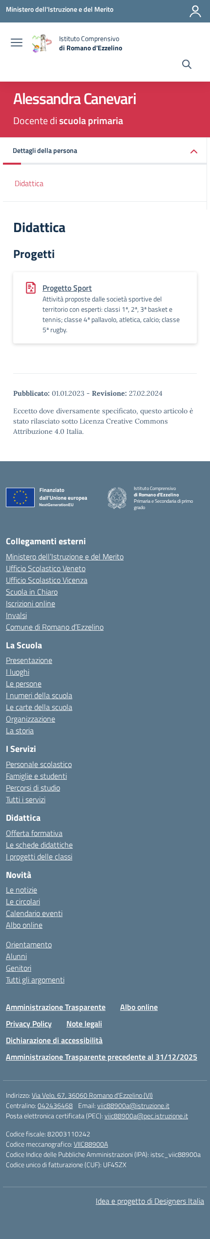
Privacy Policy (29, 1023)
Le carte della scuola (39, 707)
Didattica (29, 183)
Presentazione (29, 660)
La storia (20, 730)
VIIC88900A (91, 1144)
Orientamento (29, 944)
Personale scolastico (39, 764)
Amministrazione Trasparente (55, 1007)
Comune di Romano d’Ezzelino (55, 627)
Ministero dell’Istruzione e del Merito (65, 556)
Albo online (24, 925)
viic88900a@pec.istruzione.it (146, 1116)
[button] (105, 151)
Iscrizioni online (30, 603)
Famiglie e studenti (36, 776)
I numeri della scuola (39, 695)
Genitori (18, 968)
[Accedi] (195, 11)
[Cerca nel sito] (186, 65)
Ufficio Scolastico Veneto (45, 568)
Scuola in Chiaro (32, 592)
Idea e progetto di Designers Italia (150, 1201)
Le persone (24, 683)
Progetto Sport (67, 288)
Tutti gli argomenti (35, 979)
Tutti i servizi (25, 799)
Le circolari (23, 901)
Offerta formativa (34, 833)
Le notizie (21, 890)
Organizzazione (30, 719)
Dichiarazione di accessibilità (54, 1040)
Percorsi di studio (33, 787)
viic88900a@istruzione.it (133, 1105)
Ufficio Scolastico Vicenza (46, 580)
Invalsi (16, 615)
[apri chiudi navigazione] (16, 43)
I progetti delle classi (39, 856)
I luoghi (17, 672)
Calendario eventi (34, 913)
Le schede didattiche (39, 845)
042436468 (55, 1105)
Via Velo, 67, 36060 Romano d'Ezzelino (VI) (92, 1095)
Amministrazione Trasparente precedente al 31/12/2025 (101, 1057)
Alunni (16, 956)
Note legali (84, 1023)
